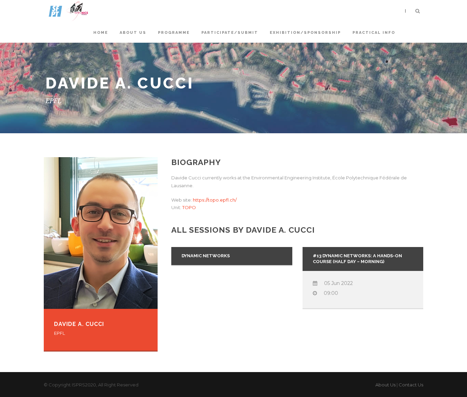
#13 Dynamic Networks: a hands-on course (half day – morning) (357, 258)
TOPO (189, 207)
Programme (174, 32)
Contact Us (411, 384)
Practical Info (373, 32)
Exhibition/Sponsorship (305, 32)
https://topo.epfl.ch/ (215, 200)
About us (133, 32)
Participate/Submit (229, 32)
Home (100, 32)
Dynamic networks (206, 255)
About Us (385, 384)
